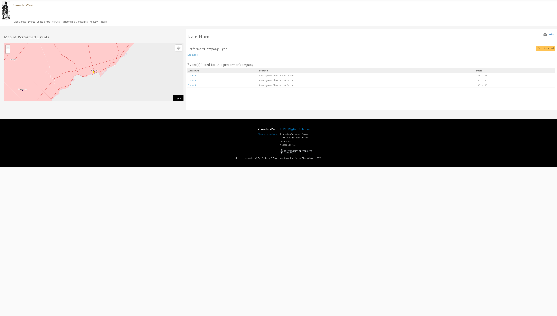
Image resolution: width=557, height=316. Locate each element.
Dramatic (192, 54)
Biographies (20, 21)
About (93, 21)
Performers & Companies (75, 21)
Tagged (103, 21)
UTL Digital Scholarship (297, 129)
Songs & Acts (43, 21)
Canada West (23, 5)
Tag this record (546, 48)
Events (31, 21)
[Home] (6, 3)
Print (551, 34)
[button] (8, 47)
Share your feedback (267, 134)
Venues (56, 21)
